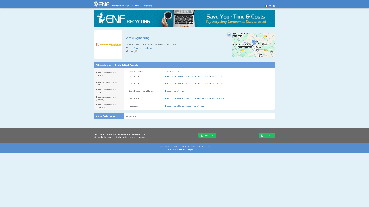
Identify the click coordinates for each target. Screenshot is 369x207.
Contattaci (206, 146)
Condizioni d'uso (165, 146)
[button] (267, 5)
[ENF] (101, 4)
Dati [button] (137, 6)
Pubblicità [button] (148, 6)
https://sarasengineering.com (141, 48)
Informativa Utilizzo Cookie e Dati (187, 146)
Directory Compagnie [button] (121, 6)
